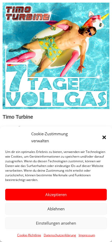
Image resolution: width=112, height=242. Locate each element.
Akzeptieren (56, 194)
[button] (104, 137)
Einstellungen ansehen (56, 223)
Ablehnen (56, 208)
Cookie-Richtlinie (29, 235)
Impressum (87, 235)
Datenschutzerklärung (60, 235)
